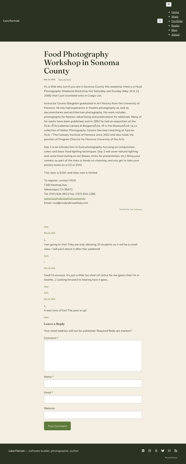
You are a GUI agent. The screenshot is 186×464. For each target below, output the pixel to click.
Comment (51, 338)
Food (131, 209)
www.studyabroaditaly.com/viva (64, 198)
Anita (46, 227)
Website (49, 408)
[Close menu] (168, 4)
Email (48, 392)
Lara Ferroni (11, 20)
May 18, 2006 (49, 233)
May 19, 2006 (49, 268)
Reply (46, 256)
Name (49, 376)
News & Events (65, 79)
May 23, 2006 (49, 299)
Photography (138, 209)
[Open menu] (160, 21)
